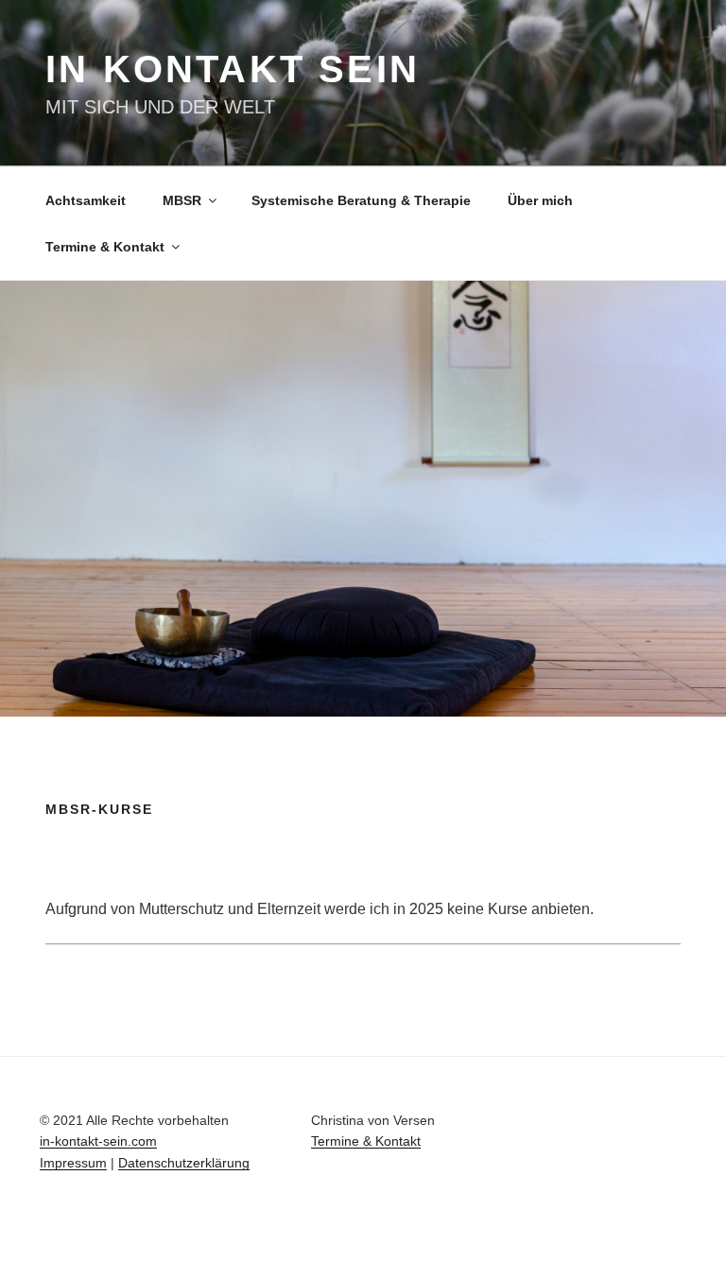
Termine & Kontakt (104, 246)
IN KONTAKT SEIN (232, 69)
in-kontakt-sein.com (98, 1141)
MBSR (182, 200)
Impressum (73, 1162)
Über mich (540, 200)
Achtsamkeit (85, 200)
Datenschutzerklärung (184, 1162)
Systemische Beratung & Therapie (361, 200)
